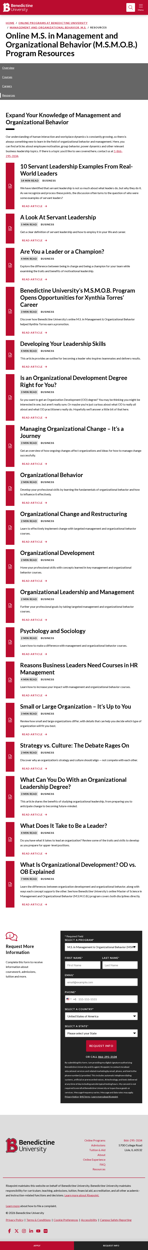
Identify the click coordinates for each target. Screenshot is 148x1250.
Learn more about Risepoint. (81, 1195)
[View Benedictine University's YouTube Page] (38, 1231)
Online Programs (94, 1140)
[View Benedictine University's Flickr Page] (45, 1231)
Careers (7, 86)
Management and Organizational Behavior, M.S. (48, 27)
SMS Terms (85, 1096)
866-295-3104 (107, 1056)
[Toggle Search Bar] (130, 7)
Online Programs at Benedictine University (53, 22)
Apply (37, 1245)
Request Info (111, 1245)
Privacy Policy (14, 1220)
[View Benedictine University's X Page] (16, 1231)
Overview (8, 67)
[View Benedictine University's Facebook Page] (9, 1231)
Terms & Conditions (38, 1220)
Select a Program (79, 939)
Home (10, 22)
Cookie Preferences (66, 1220)
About (101, 1155)
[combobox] (101, 947)
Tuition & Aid (97, 1150)
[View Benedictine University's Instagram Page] (24, 1231)
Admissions (98, 1145)
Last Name (110, 957)
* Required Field (74, 936)
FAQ (102, 1164)
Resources (8, 95)
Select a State (76, 1026)
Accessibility (89, 1220)
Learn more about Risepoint (104, 1096)
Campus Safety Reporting (116, 1220)
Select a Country (79, 1009)
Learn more (13, 1206)
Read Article (32, 206)
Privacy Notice (72, 1096)
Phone (70, 992)
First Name (74, 957)
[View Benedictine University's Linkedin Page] (31, 1231)
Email (69, 975)
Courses (7, 77)
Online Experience (94, 1159)
